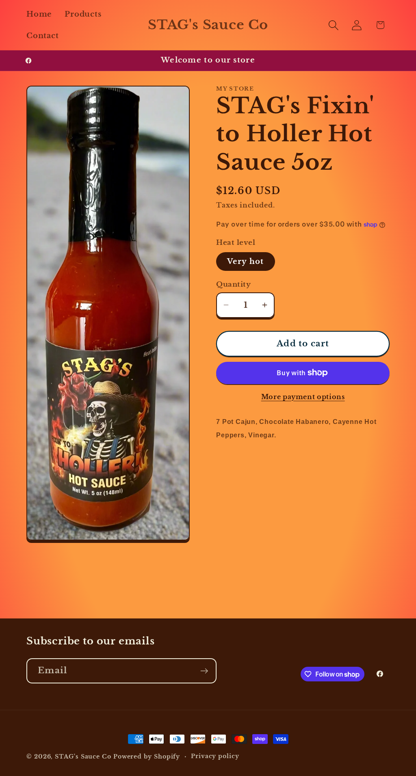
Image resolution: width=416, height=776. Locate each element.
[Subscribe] (204, 671)
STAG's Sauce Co (83, 756)
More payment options (303, 397)
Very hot (245, 261)
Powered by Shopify (146, 756)
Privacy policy (215, 756)
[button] (333, 25)
